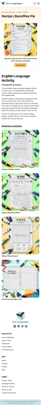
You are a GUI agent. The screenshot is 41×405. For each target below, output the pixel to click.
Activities (19, 12)
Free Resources (7, 350)
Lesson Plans (6, 340)
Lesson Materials (9, 12)
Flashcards (6, 344)
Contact (5, 364)
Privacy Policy (7, 380)
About (4, 360)
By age (25, 12)
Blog (3, 370)
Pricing (4, 367)
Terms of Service (8, 387)
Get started (20, 65)
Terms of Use (7, 390)
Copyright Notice (8, 384)
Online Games (7, 347)
